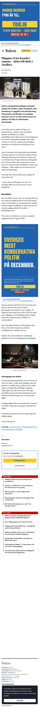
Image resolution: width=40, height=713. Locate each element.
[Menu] (3, 50)
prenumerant (19, 456)
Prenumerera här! (8, 684)
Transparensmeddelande (25, 45)
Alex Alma (4, 73)
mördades (22, 216)
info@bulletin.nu (12, 672)
